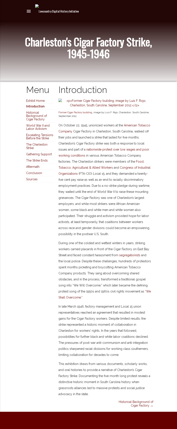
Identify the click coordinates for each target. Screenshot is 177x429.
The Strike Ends (37, 160)
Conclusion (34, 173)
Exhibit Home (35, 100)
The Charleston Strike (36, 146)
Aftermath (33, 166)
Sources (32, 179)
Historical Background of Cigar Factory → (136, 403)
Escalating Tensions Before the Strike (39, 136)
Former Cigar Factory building (75, 112)
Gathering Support (39, 154)
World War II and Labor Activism (38, 127)
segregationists (129, 255)
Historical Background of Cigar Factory (36, 116)
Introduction (35, 106)
